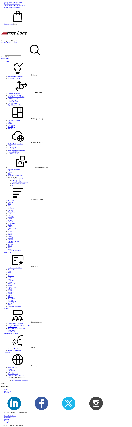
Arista (9, 204)
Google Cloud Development (19, 182)
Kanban (10, 123)
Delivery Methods (13, 102)
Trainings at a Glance (14, 120)
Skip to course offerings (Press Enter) (14, 5)
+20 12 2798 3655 (6, 42)
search (2, 56)
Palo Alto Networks (13, 241)
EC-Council (11, 223)
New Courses (12, 100)
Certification (7, 252)
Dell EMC (11, 221)
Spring (13, 185)
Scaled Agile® (12, 301)
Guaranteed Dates (13, 98)
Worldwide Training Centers (19, 380)
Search (6, 389)
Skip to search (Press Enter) (12, 4)
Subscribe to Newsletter (14, 350)
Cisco (9, 213)
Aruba (9, 205)
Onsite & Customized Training (16, 97)
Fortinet (10, 225)
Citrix (9, 215)
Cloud (9, 145)
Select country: (8, 24)
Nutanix (10, 236)
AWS (9, 207)
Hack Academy (12, 327)
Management (11, 370)
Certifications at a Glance (15, 268)
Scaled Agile (11, 127)
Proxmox (10, 242)
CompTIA (11, 217)
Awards (10, 369)
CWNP (10, 218)
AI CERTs (11, 200)
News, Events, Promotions (11, 333)
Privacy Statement (9, 417)
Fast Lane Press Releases (15, 349)
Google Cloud (12, 228)
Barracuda (11, 209)
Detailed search (5, 58)
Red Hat (10, 244)
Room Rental (11, 330)
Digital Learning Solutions (15, 323)
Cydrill (10, 220)
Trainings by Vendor (13, 93)
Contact (15, 42)
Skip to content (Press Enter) (12, 7)
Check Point (11, 212)
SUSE (9, 247)
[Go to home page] (14, 39)
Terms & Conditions (10, 416)
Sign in (6, 422)
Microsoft (10, 233)
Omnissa (10, 239)
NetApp (10, 234)
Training (6, 61)
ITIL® (10, 122)
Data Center (11, 149)
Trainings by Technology (15, 95)
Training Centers (12, 103)
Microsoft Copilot (13, 153)
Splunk (10, 246)
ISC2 (9, 230)
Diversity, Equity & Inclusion (16, 375)
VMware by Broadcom (14, 251)
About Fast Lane (12, 367)
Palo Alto (10, 297)
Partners (10, 372)
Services (6, 308)
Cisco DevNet (15, 180)
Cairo (13, 379)
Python (10, 172)
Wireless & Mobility (13, 152)
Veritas (10, 249)
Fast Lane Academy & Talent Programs (19, 325)
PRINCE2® (11, 125)
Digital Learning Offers (14, 105)
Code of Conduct (13, 374)
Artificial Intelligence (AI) (15, 144)
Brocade (10, 210)
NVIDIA (10, 238)
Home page (7, 391)
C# (9, 170)
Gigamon (10, 226)
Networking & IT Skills (14, 78)
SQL (9, 174)
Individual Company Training (16, 328)
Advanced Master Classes (15, 76)
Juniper (10, 231)
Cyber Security (12, 147)
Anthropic (11, 202)
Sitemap (6, 421)
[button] (15, 24)
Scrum (10, 128)
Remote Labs (11, 331)
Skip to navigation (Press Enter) (13, 2)
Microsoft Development (18, 183)
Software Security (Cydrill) (15, 175)
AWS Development (17, 179)
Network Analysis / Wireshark (16, 150)
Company (7, 352)
